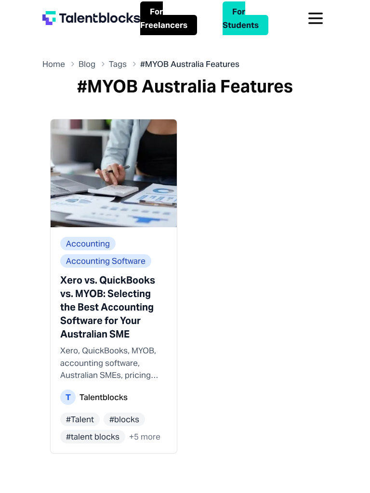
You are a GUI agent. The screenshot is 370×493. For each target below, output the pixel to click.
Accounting (88, 243)
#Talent (80, 419)
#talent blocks (92, 436)
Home (53, 64)
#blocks (124, 419)
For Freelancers (163, 18)
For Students (241, 18)
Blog (87, 64)
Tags (118, 64)
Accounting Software (105, 261)
